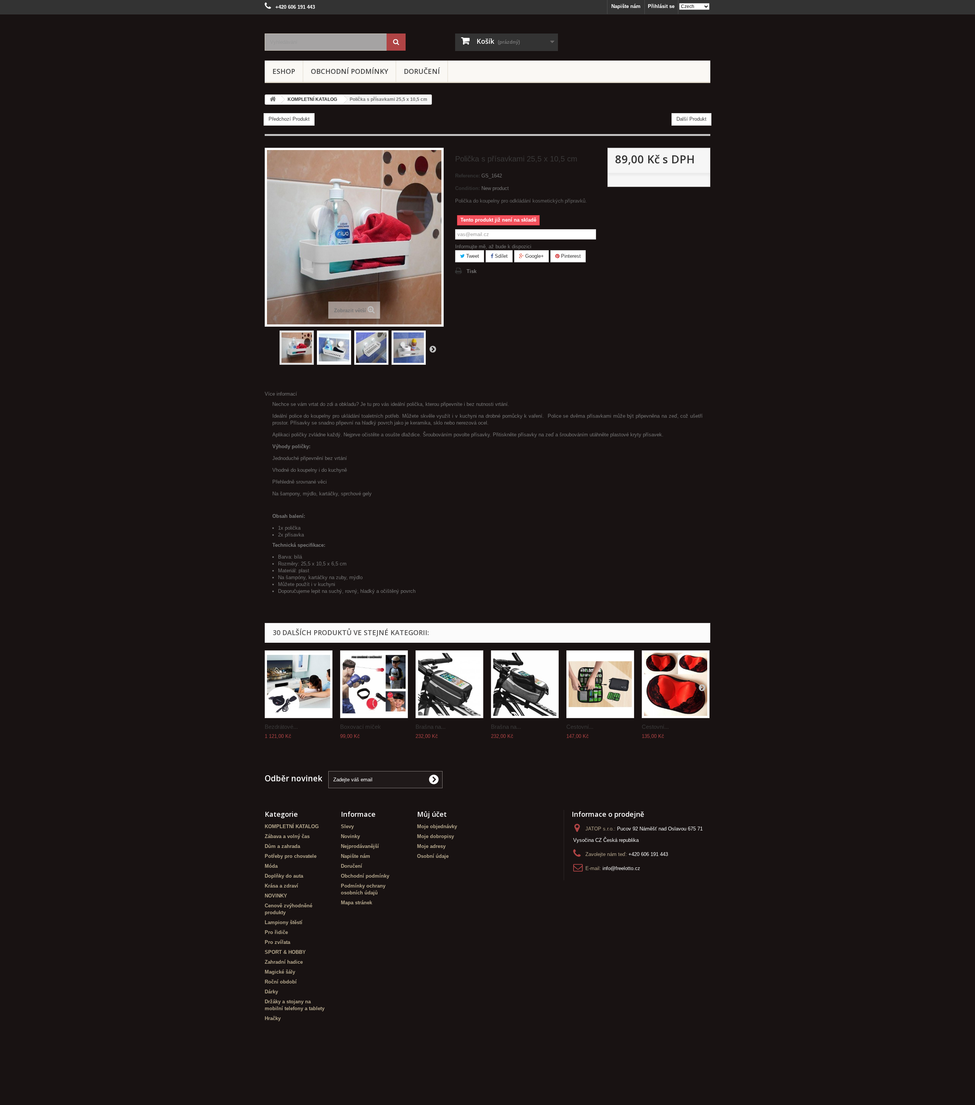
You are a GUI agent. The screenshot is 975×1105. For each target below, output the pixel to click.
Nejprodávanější (360, 846)
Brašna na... (431, 726)
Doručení (422, 71)
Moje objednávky (437, 826)
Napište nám (626, 6)
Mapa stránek (356, 902)
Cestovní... (579, 726)
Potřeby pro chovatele (290, 856)
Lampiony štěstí (283, 922)
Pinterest (570, 256)
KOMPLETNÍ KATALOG (292, 826)
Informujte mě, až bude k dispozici (493, 246)
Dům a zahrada (282, 846)
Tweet (472, 256)
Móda (271, 866)
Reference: (467, 176)
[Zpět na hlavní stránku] (272, 99)
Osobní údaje (433, 856)
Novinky (350, 836)
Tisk (471, 271)
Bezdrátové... (281, 726)
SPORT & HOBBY (285, 952)
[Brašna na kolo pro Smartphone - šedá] (525, 684)
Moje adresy (431, 846)
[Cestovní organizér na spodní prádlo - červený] (676, 684)
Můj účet (432, 814)
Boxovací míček (360, 726)
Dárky (271, 992)
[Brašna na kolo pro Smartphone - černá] (449, 684)
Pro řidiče (276, 932)
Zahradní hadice (284, 962)
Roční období (281, 982)
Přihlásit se (661, 6)
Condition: (467, 188)
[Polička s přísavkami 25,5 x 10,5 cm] (296, 347)
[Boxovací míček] (374, 684)
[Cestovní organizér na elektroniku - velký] (600, 684)
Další (432, 349)
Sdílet (500, 256)
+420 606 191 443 (648, 854)
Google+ (534, 256)
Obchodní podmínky (349, 71)
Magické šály (280, 972)
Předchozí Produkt (289, 119)
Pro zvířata (277, 942)
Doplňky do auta (284, 876)
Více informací (281, 394)
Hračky (273, 1018)
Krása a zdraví (281, 886)
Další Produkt (691, 119)
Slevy (347, 826)
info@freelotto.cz (621, 868)
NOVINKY (276, 896)
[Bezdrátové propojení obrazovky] (298, 684)
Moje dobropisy (435, 836)
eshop (283, 71)
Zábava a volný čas (287, 836)
